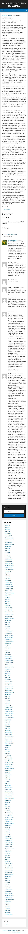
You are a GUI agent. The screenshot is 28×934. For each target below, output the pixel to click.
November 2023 (9, 588)
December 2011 (9, 868)
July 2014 (7, 802)
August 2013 (8, 825)
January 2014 (8, 815)
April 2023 (7, 603)
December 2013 (9, 817)
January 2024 (8, 584)
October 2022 (8, 616)
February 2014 (8, 813)
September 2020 (9, 667)
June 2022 (7, 624)
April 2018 (7, 728)
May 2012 (7, 857)
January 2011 (8, 891)
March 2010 (8, 912)
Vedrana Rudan (6, 21)
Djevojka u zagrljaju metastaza (10, 930)
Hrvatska (4, 22)
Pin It (8, 209)
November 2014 (9, 794)
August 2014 (8, 800)
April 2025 (7, 555)
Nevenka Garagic (12, 240)
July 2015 (7, 777)
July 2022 (7, 622)
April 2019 (7, 703)
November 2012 (9, 844)
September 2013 (9, 823)
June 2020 (7, 673)
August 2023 (8, 595)
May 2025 (7, 552)
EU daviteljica (6, 217)
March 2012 (8, 861)
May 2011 (7, 882)
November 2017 (9, 739)
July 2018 (7, 722)
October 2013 (8, 821)
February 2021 (8, 656)
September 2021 (9, 641)
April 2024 (7, 578)
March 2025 (8, 557)
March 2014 (8, 810)
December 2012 (9, 842)
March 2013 (8, 836)
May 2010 (7, 908)
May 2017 (7, 751)
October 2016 (8, 766)
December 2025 (9, 538)
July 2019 (7, 696)
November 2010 (9, 895)
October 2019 (8, 690)
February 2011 (8, 889)
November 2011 (9, 870)
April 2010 (7, 910)
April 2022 (7, 629)
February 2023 (8, 607)
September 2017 (9, 743)
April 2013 (7, 834)
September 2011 (9, 874)
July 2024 (7, 574)
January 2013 (8, 840)
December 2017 (9, 736)
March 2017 (8, 755)
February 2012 (8, 863)
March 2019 (8, 705)
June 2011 (7, 880)
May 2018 (7, 726)
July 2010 (7, 904)
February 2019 (8, 707)
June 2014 (7, 804)
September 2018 (9, 717)
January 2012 (8, 865)
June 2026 (7, 527)
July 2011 (7, 878)
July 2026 (7, 525)
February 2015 (8, 787)
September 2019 (9, 692)
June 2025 (7, 550)
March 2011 (8, 887)
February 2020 (8, 681)
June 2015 (7, 779)
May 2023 (7, 601)
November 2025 (9, 540)
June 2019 (7, 698)
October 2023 (8, 590)
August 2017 (8, 745)
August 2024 (8, 571)
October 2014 (8, 796)
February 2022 (8, 631)
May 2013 (7, 832)
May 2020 (7, 675)
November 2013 (9, 819)
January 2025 (8, 561)
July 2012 (7, 853)
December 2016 (9, 762)
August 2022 (8, 620)
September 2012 (9, 849)
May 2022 (7, 626)
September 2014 (9, 798)
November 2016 (9, 764)
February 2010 (8, 914)
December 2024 (9, 563)
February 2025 (8, 559)
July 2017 (7, 747)
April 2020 (7, 677)
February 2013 (8, 838)
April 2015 (7, 783)
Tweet (5, 209)
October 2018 (8, 715)
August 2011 (8, 876)
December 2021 (9, 635)
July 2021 (7, 645)
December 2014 (9, 791)
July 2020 (7, 671)
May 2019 (7, 700)
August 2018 (8, 719)
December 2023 (9, 586)
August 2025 (8, 546)
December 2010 (9, 893)
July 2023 (7, 597)
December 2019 (9, 686)
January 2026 (8, 535)
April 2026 (7, 531)
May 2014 (7, 806)
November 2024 (9, 565)
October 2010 (8, 897)
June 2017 (7, 749)
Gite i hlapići (5, 228)
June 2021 (7, 648)
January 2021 (8, 658)
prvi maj (7, 234)
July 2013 (7, 827)
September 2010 (9, 899)
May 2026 (7, 529)
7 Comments (12, 22)
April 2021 (7, 652)
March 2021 (8, 654)
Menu (2, 10)
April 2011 (7, 884)
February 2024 (8, 582)
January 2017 (8, 760)
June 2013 (7, 829)
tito (16, 234)
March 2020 (8, 679)
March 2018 (8, 730)
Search (13, 515)
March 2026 (8, 533)
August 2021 (8, 643)
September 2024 (9, 569)
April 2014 (7, 808)
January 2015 (8, 789)
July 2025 (7, 548)
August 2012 (8, 851)
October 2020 (8, 664)
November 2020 (9, 662)
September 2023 (9, 593)
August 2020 (8, 669)
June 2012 (7, 855)
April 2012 (7, 859)
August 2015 (8, 774)
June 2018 (7, 724)
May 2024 (7, 576)
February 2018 (8, 732)
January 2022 (8, 633)
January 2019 (8, 709)
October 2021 (8, 639)
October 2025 (8, 542)
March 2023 (8, 605)
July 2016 (7, 772)
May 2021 (7, 650)
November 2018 (9, 713)
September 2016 (9, 768)
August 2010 (8, 901)
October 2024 (8, 567)
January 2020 (8, 684)
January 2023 (8, 609)
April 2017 (7, 753)
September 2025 (9, 544)
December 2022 (9, 612)
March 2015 (8, 785)
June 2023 (7, 599)
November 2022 (9, 614)
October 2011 (8, 872)
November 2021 (9, 637)
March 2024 (8, 580)
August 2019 (8, 694)
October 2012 (8, 846)
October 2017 (8, 741)
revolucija (11, 234)
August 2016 (8, 770)
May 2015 (7, 781)
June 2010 (7, 906)
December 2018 (9, 711)
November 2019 (9, 688)
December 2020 (9, 660)
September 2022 (9, 618)
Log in (6, 924)
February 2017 (8, 758)
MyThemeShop (16, 932)
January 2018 (8, 734)
